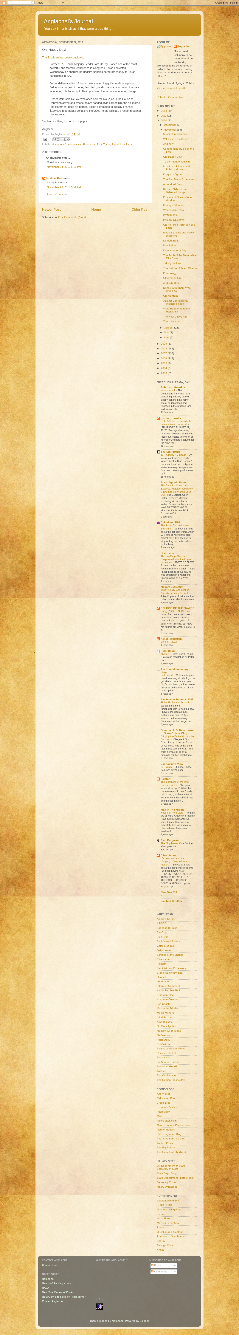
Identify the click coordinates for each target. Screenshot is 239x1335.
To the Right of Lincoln (176, 161)
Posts (157, 1265)
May (167, 332)
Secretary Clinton (167, 1182)
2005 (164, 363)
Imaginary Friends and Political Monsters (176, 168)
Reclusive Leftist (166, 1053)
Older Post (139, 209)
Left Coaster (164, 1004)
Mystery (165, 654)
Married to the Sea (168, 1223)
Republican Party (122, 144)
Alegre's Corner (166, 919)
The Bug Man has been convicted (62, 57)
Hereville (162, 977)
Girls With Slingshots (169, 1209)
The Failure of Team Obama (180, 268)
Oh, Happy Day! (172, 156)
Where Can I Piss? (174, 210)
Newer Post (51, 209)
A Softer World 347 (168, 1200)
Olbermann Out (172, 278)
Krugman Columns (168, 999)
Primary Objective (173, 220)
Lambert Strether (171, 901)
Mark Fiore (163, 1218)
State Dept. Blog (166, 1173)
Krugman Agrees (173, 174)
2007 (164, 353)
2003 (164, 373)
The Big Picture (170, 451)
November (170, 129)
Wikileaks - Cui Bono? (176, 139)
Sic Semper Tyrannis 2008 (177, 699)
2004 (164, 368)
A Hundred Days (172, 184)
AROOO (162, 923)
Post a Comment (57, 194)
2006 (164, 358)
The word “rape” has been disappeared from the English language (176, 559)
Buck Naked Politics (168, 941)
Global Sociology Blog (170, 972)
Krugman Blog (165, 995)
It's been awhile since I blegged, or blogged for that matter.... (175, 861)
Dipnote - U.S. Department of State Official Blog (177, 732)
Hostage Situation (173, 205)
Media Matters (165, 1013)
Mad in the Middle (167, 1008)
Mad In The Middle (172, 809)
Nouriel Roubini (166, 1129)
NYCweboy (163, 1035)
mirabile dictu (165, 1017)
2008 (164, 348)
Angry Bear (163, 1093)
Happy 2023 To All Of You (175, 611)
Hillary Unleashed (167, 1186)
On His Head (170, 295)
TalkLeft (161, 1071)
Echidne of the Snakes (170, 954)
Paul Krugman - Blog (169, 1134)
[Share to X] (61, 139)
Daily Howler (164, 950)
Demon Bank (171, 240)
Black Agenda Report (174, 482)
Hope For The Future (172, 812)
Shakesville (163, 1057)
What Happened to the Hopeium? (176, 310)
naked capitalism (171, 638)
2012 (164, 110)
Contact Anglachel (52, 1301)
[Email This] (54, 139)
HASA (45, 1287)
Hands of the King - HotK (56, 1283)
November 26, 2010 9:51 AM (64, 187)
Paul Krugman (170, 840)
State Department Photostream (175, 1177)
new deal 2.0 (164, 1021)
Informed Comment (168, 986)
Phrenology (170, 273)
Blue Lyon (162, 937)
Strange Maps (165, 1245)
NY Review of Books (169, 1030)
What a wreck (168, 390)
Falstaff (165, 779)
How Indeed (170, 245)
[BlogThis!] (58, 139)
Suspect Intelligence (175, 134)
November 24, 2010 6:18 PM (64, 166)
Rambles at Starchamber (171, 1236)
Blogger (144, 1320)
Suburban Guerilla (167, 1066)
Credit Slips (163, 1102)
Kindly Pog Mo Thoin (169, 990)
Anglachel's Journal (68, 21)
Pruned (161, 1227)
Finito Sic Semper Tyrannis (176, 702)
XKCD (160, 1250)
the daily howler (171, 418)
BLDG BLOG (164, 1205)
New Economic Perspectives (173, 1125)
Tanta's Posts (165, 1143)
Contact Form (50, 1265)
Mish (159, 1116)
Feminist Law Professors (171, 968)
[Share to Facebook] (65, 139)
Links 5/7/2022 (169, 641)
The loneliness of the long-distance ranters (175, 783)
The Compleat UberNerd (171, 1152)
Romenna (48, 1278)
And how (168, 144)
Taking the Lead (172, 263)
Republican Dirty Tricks (96, 144)
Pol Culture (163, 1044)
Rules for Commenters (170, 97)
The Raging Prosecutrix (171, 1080)
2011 (164, 115)
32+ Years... (168, 767)
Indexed (161, 1214)
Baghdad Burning (167, 928)
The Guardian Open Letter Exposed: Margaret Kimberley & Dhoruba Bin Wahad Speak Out (177, 490)
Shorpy (161, 1241)
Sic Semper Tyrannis (169, 1062)
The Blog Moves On (172, 843)
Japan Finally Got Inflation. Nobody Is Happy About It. (175, 591)
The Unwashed (172, 321)
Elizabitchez (168, 855)
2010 (164, 120)
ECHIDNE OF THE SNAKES (177, 608)
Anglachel (183, 46)
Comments (160, 1271)
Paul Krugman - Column (171, 1138)
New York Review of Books (58, 1292)
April (167, 337)
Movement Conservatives (67, 144)
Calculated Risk (171, 522)
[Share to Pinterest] (68, 139)
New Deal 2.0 (169, 892)
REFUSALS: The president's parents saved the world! (176, 423)
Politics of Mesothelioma (171, 1048)
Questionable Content (170, 1232)
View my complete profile (171, 88)
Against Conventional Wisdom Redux (175, 302)
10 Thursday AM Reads (174, 454)
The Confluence (166, 1075)
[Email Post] (45, 139)
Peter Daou (168, 651)
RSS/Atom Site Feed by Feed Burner (64, 1296)
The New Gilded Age (175, 316)
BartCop (162, 932)
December (170, 124)
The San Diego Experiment (179, 179)
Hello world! (167, 675)
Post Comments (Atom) (72, 217)
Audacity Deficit (172, 283)
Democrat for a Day (174, 250)
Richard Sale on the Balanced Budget (175, 191)
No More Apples (166, 1026)
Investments (170, 214)
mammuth (118, 1320)
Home (96, 209)
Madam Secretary (172, 587)
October (169, 327)
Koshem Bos (54, 178)
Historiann (167, 553)
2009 (164, 343)
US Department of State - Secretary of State (172, 1167)
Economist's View (172, 764)
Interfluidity (163, 1111)
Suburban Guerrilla (173, 387)
